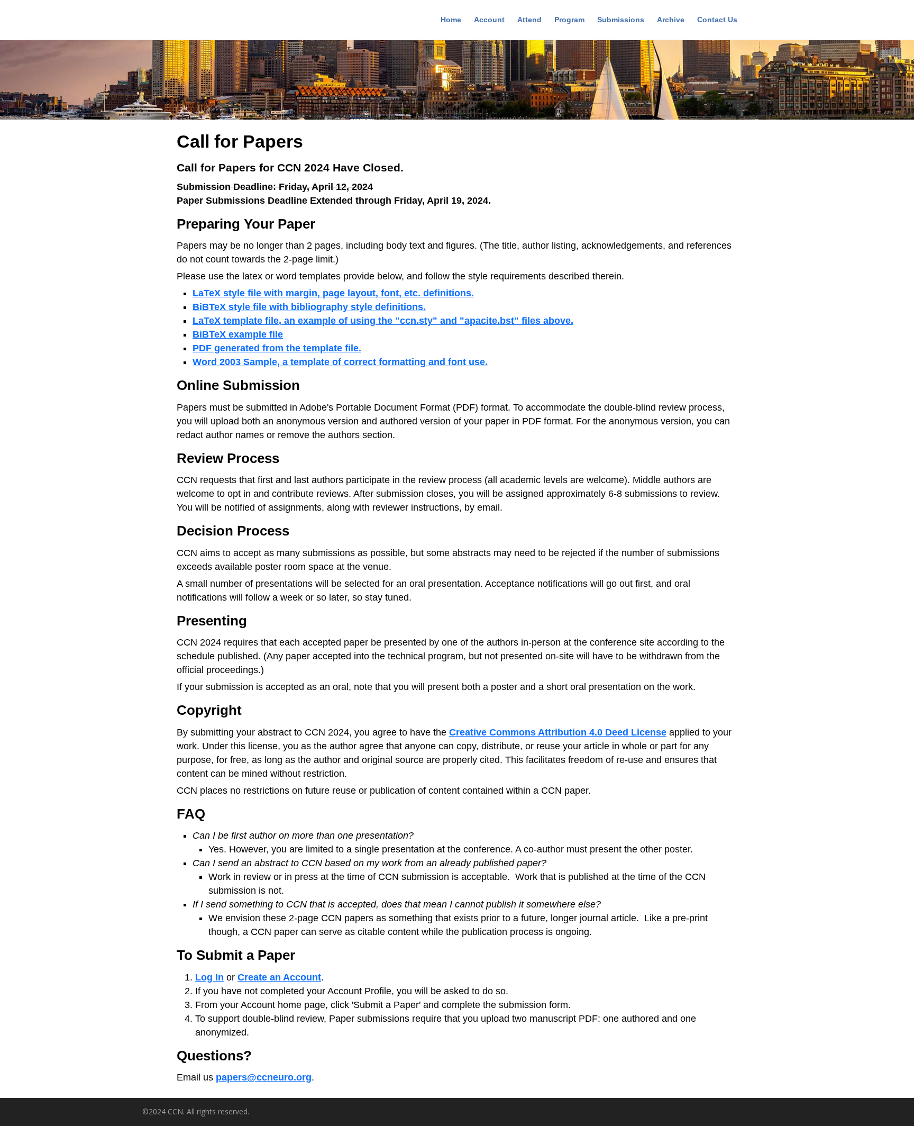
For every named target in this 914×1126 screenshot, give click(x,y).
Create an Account (279, 977)
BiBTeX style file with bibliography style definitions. (309, 307)
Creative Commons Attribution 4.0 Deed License (557, 732)
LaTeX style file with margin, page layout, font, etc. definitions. (333, 293)
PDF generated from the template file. (277, 348)
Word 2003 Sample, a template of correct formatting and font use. (340, 362)
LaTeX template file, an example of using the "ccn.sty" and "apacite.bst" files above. (383, 320)
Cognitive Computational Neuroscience (216, 21)
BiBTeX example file (238, 334)
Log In (209, 977)
